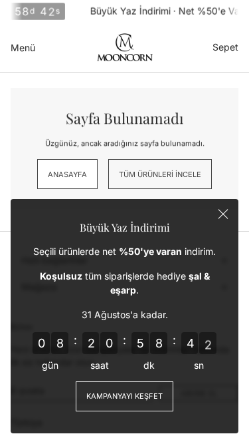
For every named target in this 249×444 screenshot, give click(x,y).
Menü (23, 47)
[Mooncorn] (125, 47)
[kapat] (223, 214)
